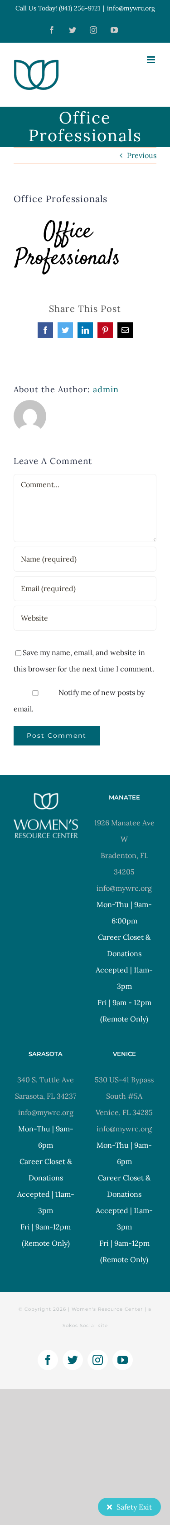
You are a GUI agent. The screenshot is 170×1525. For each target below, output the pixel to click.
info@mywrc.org (131, 8)
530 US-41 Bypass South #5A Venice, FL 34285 (124, 1096)
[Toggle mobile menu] (151, 59)
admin (106, 389)
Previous (141, 155)
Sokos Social (79, 1325)
